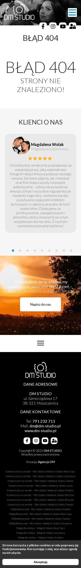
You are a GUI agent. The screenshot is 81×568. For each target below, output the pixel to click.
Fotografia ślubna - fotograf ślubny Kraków (40, 537)
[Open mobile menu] (72, 12)
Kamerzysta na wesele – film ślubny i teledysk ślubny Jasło (41, 485)
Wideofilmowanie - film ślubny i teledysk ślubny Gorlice (40, 518)
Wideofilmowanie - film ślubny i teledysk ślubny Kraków (41, 509)
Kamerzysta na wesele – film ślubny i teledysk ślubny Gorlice (40, 480)
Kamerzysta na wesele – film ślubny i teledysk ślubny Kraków (40, 490)
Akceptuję (40, 562)
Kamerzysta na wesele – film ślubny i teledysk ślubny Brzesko (40, 499)
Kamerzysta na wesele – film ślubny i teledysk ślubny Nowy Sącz (40, 471)
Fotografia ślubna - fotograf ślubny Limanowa (40, 532)
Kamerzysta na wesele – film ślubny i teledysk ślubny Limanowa (40, 476)
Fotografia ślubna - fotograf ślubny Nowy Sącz (40, 528)
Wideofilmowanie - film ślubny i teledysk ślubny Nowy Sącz (40, 513)
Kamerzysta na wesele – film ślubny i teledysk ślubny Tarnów (41, 504)
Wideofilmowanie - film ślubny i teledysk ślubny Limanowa (40, 523)
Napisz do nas (40, 304)
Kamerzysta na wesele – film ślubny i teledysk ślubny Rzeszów (40, 495)
